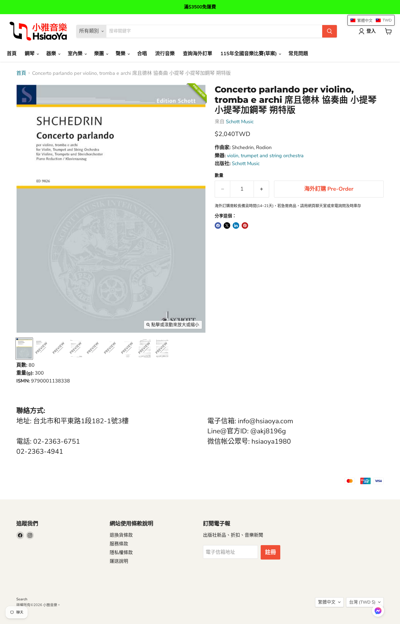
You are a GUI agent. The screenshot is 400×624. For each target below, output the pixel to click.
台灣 (362, 602)
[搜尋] (329, 31)
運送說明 (119, 561)
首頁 (12, 53)
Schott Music (240, 121)
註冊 (270, 552)
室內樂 (76, 53)
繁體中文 (327, 602)
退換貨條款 (121, 535)
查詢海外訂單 (197, 53)
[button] (378, 611)
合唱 (142, 53)
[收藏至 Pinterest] (245, 225)
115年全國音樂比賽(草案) (249, 53)
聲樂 (121, 53)
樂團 (99, 53)
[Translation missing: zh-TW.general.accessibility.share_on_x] (227, 225)
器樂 (51, 53)
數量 (219, 175)
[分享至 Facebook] (218, 225)
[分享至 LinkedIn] (236, 225)
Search (21, 599)
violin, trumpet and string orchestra (265, 155)
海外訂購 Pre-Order (328, 189)
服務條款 (119, 544)
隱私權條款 (121, 552)
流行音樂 (165, 53)
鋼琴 (30, 53)
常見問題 (298, 53)
